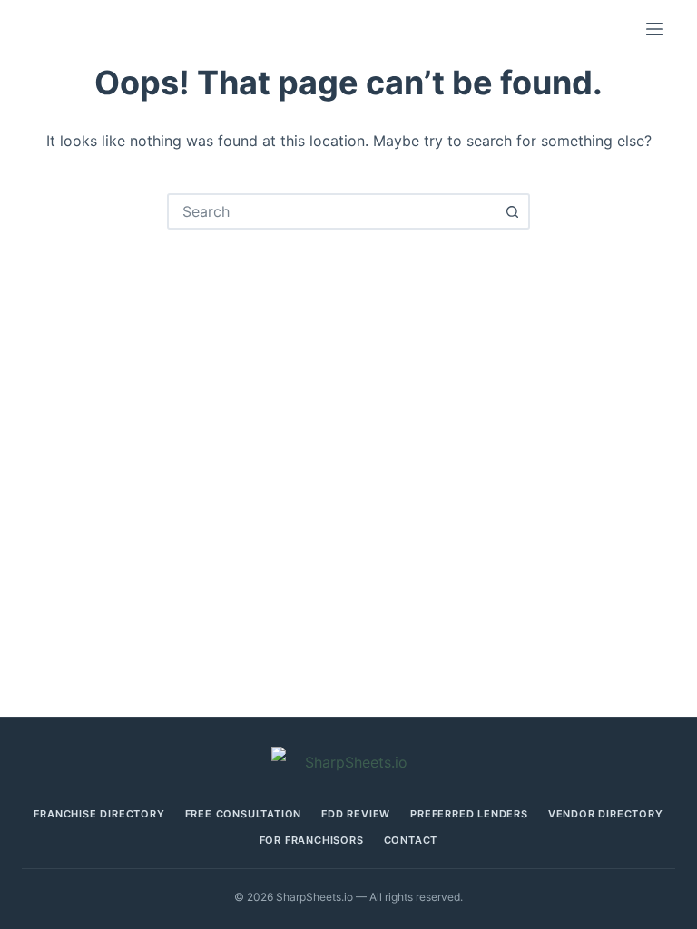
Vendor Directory (605, 814)
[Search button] (512, 211)
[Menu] (654, 29)
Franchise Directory (99, 814)
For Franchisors (312, 840)
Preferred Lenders (469, 814)
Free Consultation (243, 814)
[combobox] (332, 211)
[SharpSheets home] (348, 762)
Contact (411, 840)
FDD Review (355, 814)
